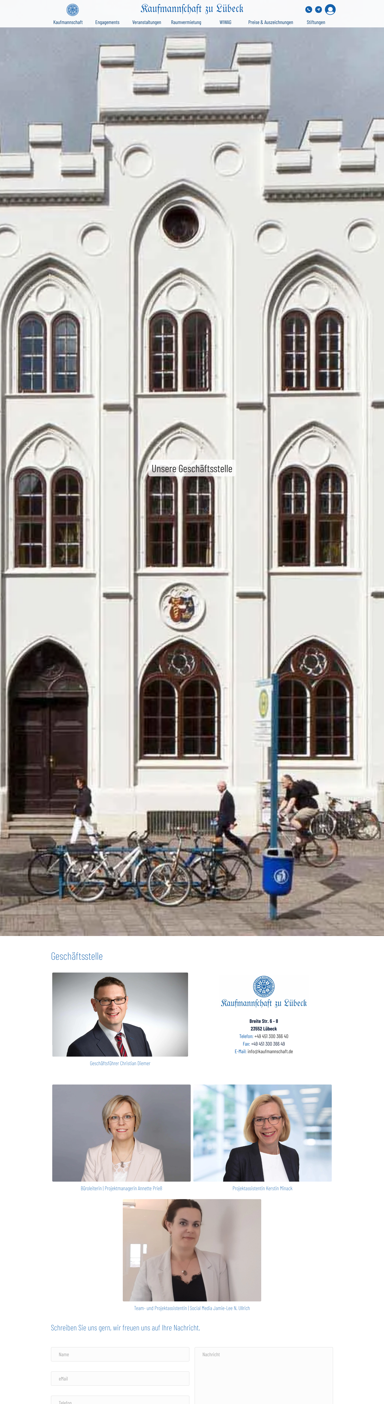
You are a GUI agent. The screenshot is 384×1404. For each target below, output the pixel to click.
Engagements (107, 22)
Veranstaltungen (146, 22)
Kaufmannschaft (68, 22)
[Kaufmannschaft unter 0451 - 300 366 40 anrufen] (308, 9)
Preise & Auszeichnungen (270, 22)
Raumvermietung (186, 22)
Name (64, 1354)
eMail (63, 1378)
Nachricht (211, 1354)
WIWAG (225, 22)
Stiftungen (316, 22)
